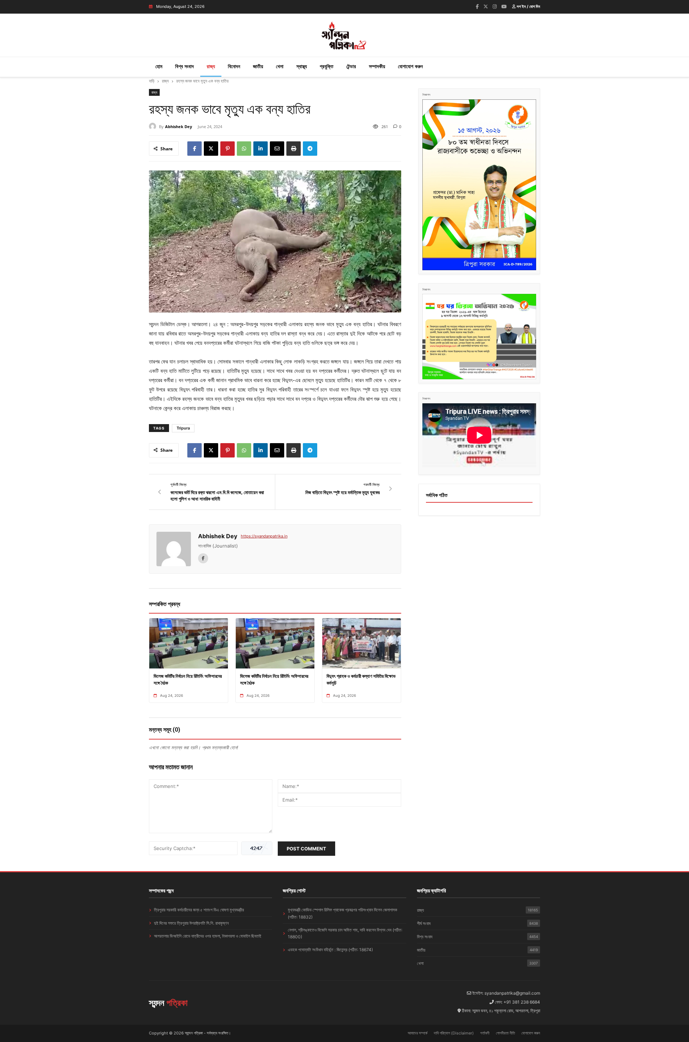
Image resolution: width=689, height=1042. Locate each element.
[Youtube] (504, 6)
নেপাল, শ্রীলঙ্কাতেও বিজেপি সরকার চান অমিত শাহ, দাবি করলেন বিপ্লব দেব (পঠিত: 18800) (345, 933)
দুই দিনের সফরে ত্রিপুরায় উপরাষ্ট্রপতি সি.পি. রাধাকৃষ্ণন (191, 923)
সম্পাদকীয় (377, 66)
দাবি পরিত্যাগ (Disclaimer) (454, 1033)
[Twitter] (485, 6)
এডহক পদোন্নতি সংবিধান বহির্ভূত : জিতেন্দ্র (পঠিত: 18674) (330, 949)
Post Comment (306, 848)
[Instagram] (495, 6)
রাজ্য (211, 66)
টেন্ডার (351, 66)
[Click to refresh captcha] (256, 848)
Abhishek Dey (178, 126)
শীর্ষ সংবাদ (477, 923)
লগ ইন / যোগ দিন (528, 6)
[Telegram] (310, 148)
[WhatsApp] (244, 148)
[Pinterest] (227, 148)
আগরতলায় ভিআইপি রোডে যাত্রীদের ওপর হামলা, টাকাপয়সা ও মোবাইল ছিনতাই (207, 936)
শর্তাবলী (484, 1033)
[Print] (293, 148)
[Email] (277, 148)
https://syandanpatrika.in (264, 536)
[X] (211, 148)
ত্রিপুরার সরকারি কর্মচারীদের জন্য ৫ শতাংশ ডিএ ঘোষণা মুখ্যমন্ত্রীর (199, 909)
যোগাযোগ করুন (410, 66)
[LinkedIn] (260, 148)
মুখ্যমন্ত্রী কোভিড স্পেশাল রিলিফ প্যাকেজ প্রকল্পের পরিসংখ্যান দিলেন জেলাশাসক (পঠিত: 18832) (342, 913)
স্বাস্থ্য (301, 66)
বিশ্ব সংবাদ (184, 66)
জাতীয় (258, 66)
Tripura (183, 428)
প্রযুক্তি (326, 66)
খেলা (279, 66)
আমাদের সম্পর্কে (417, 1033)
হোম (158, 66)
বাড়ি (151, 81)
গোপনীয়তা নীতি (505, 1033)
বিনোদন (234, 66)
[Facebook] (477, 6)
